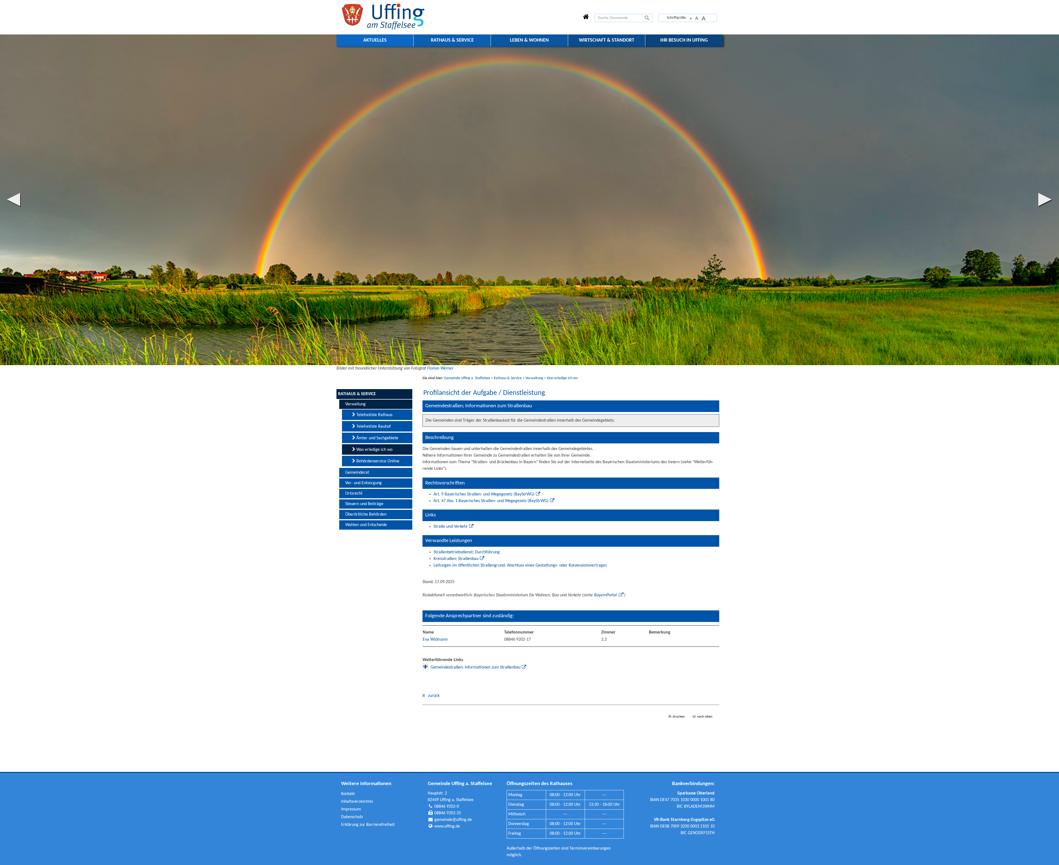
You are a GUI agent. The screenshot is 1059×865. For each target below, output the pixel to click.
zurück (432, 696)
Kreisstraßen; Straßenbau (456, 559)
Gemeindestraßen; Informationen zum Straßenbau (475, 667)
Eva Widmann (435, 639)
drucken (679, 716)
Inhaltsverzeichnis (357, 801)
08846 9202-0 (446, 806)
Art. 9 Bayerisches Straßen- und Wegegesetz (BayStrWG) (484, 494)
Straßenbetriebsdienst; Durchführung (467, 552)
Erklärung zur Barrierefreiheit (368, 825)
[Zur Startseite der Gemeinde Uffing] (586, 17)
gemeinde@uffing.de (453, 820)
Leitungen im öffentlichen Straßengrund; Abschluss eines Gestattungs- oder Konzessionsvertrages (520, 565)
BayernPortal (605, 595)
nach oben (704, 716)
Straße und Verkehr (451, 526)
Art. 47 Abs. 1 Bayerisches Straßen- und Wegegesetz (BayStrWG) (491, 501)
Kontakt (348, 794)
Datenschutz (352, 817)
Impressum (351, 809)
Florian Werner (440, 368)
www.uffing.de (447, 826)
